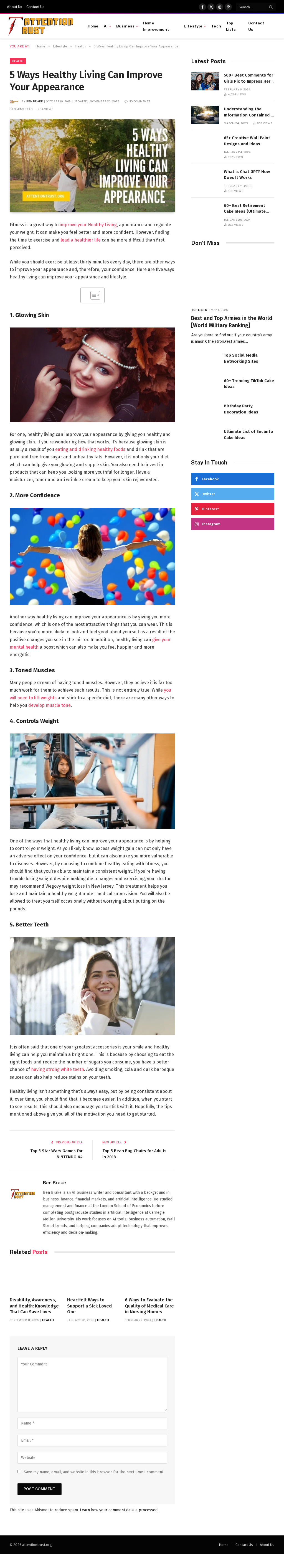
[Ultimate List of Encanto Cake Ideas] (205, 437)
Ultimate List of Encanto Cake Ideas (248, 434)
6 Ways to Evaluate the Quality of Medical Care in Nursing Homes (149, 1306)
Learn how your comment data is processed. (119, 1510)
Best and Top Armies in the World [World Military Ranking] (231, 322)
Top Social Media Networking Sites (241, 358)
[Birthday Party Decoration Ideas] (205, 412)
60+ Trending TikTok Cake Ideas (249, 383)
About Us (14, 7)
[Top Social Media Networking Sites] (205, 361)
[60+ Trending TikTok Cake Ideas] (205, 386)
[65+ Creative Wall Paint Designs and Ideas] (205, 143)
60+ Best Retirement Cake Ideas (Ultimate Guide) (245, 209)
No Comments (139, 101)
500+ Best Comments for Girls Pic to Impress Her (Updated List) (248, 78)
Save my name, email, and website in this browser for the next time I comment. (94, 1472)
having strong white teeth (57, 1069)
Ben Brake (34, 101)
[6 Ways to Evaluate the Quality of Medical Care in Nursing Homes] (150, 1278)
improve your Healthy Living (88, 224)
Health (18, 61)
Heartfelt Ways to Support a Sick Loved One (89, 1306)
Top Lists (231, 26)
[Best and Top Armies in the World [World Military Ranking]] (232, 278)
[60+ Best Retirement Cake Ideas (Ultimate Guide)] (205, 211)
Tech (216, 26)
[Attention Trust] (41, 26)
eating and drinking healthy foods (90, 449)
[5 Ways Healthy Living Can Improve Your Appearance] (92, 165)
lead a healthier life (81, 240)
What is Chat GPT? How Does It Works (247, 174)
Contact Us (35, 7)
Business (125, 26)
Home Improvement (156, 26)
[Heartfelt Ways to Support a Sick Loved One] (92, 1278)
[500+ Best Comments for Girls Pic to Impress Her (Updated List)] (205, 81)
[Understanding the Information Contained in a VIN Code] (205, 115)
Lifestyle (193, 26)
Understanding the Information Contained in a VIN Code (249, 112)
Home (93, 26)
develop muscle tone (49, 705)
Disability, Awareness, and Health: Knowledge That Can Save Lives (34, 1306)
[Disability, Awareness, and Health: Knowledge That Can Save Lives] (35, 1278)
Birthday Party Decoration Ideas (241, 408)
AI (106, 26)
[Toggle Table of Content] (92, 295)
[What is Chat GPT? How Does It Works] (205, 177)
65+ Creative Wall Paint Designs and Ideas (247, 140)
